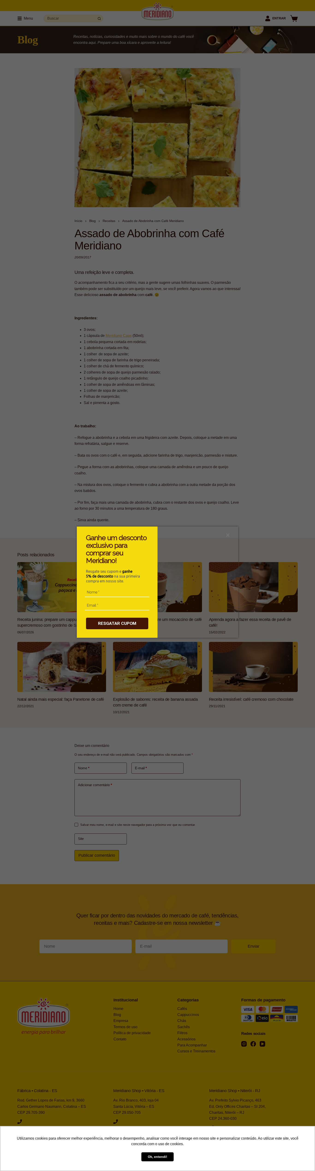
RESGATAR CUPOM (117, 623)
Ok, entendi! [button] (157, 1157)
